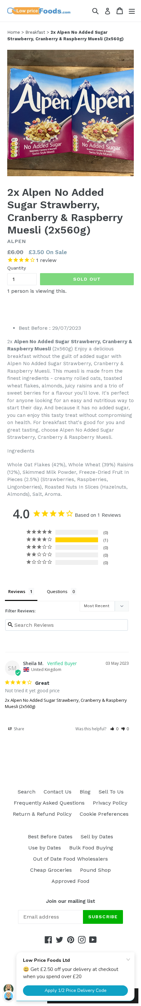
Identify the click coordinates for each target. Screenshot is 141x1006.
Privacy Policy (110, 803)
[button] (114, 729)
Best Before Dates (50, 836)
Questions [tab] (57, 591)
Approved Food (70, 881)
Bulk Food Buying (91, 848)
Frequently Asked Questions (49, 803)
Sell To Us (111, 792)
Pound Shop (95, 870)
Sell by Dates (97, 836)
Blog (85, 792)
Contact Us (57, 792)
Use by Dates (44, 848)
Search (26, 792)
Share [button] (18, 729)
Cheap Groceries (51, 870)
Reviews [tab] (16, 591)
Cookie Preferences (104, 814)
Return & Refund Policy (42, 814)
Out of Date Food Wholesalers (70, 859)
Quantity (16, 267)
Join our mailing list (70, 901)
